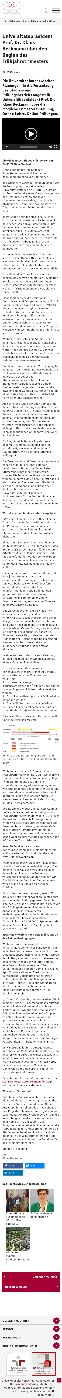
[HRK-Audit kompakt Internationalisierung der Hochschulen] (44, 1363)
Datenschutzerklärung (24, 1384)
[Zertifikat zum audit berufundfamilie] (18, 1363)
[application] (31, 134)
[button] (31, 134)
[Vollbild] (55, 146)
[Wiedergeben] (6, 146)
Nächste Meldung (16, 1286)
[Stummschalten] (50, 146)
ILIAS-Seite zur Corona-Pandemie (23, 1081)
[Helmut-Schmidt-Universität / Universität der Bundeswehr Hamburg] (10, 7)
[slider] (28, 147)
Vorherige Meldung (45, 1276)
